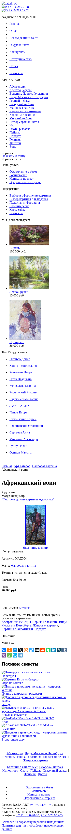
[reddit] (42, 650)
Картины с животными (25, 111)
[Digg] (37, 650)
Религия (15, 139)
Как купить (17, 52)
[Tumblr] (64, 650)
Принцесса (16, 342)
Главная (14, 23)
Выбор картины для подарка (28, 199)
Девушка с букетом (14, 714)
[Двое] (28, 718)
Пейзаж (14, 132)
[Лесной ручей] (29, 288)
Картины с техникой (23, 114)
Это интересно (19, 206)
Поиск (13, 66)
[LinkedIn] (53, 650)
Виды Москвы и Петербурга (28, 97)
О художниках (19, 45)
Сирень (14, 248)
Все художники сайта (23, 37)
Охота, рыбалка (19, 129)
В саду (6, 704)
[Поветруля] (26, 672)
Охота (24, 770)
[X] (20, 650)
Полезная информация (24, 202)
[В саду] (35, 700)
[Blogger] (26, 650)
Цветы (42, 774)
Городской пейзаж (21, 104)
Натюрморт (10, 770)
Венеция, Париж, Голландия (28, 93)
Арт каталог (22, 466)
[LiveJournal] (59, 650)
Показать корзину (13, 155)
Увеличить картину (35, 547)
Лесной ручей (18, 292)
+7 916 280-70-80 (19, 6)
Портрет (15, 136)
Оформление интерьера (25, 182)
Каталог (24, 607)
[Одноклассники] (9, 650)
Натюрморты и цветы (24, 121)
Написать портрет (21, 178)
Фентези (15, 143)
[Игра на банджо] (20, 679)
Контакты (16, 73)
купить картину (41, 804)
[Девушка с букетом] (35, 711)
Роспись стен (18, 175)
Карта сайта (17, 209)
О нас (13, 30)
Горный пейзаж (19, 100)
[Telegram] (20, 655)
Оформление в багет (23, 171)
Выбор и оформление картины (30, 195)
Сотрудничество (20, 59)
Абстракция (17, 86)
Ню (11, 125)
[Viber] (4, 655)
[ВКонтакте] (4, 650)
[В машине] (27, 725)
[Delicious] (31, 650)
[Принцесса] (25, 338)
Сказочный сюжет (55, 770)
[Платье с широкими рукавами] (35, 690)
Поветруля (9, 676)
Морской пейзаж (20, 118)
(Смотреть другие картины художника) (28, 499)
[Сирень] (29, 244)
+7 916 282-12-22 (18, 10)
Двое (5, 721)
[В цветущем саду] (35, 736)
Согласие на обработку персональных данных (33, 822)
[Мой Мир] (15, 650)
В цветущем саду (13, 739)
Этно (12, 146)
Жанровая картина (22, 107)
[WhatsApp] (9, 655)
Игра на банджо (12, 683)
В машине (8, 729)
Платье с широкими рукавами (22, 693)
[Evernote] (48, 650)
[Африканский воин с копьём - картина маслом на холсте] (35, 544)
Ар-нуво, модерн (20, 90)
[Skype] (15, 655)
